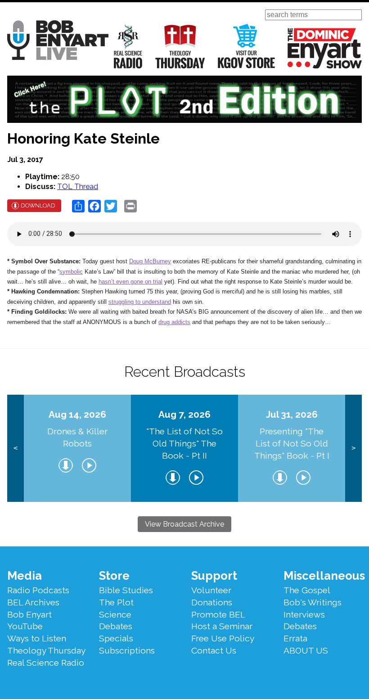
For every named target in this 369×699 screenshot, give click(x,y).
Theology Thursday (180, 46)
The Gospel (307, 590)
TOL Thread (77, 186)
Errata (295, 638)
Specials (116, 638)
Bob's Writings (313, 602)
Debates (115, 626)
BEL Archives (33, 602)
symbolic (71, 271)
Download (38, 205)
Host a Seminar (221, 626)
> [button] (353, 448)
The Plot (116, 602)
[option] (77, 448)
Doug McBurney (150, 261)
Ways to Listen (36, 638)
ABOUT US (306, 650)
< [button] (16, 448)
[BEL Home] (57, 41)
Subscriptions (127, 650)
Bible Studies (126, 590)
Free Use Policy (222, 638)
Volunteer (211, 590)
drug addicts (174, 322)
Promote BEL (218, 614)
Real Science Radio (128, 46)
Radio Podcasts (38, 590)
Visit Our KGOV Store (246, 46)
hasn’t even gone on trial (130, 281)
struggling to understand (139, 301)
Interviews (304, 614)
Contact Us (213, 650)
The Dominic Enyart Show (325, 48)
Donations (211, 602)
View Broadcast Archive (184, 524)
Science (115, 614)
